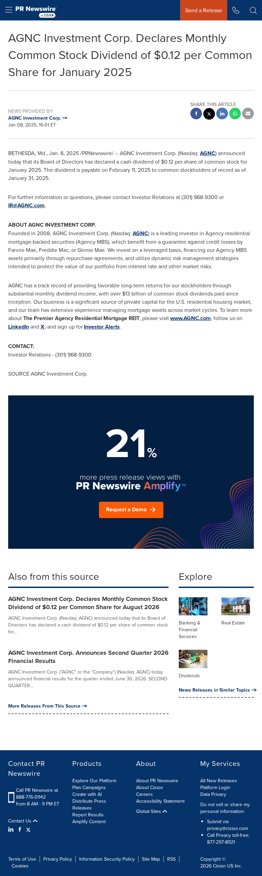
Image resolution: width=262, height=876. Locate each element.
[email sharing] (248, 114)
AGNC (207, 153)
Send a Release (203, 10)
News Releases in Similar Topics (214, 689)
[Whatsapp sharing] (235, 114)
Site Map (151, 859)
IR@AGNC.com (26, 205)
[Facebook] (20, 829)
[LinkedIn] (11, 829)
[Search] (253, 10)
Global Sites (149, 811)
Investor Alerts (102, 327)
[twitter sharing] (209, 114)
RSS (171, 859)
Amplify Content (89, 821)
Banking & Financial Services (189, 629)
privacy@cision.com (227, 828)
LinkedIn (18, 327)
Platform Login (215, 787)
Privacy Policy (57, 859)
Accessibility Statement (160, 801)
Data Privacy (213, 794)
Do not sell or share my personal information (225, 808)
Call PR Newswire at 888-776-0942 (37, 793)
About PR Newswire (157, 780)
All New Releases (218, 780)
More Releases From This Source (44, 706)
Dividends (189, 675)
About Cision (149, 787)
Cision (219, 865)
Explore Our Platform (94, 780)
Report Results (88, 814)
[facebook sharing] (196, 114)
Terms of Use (22, 859)
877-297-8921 (221, 842)
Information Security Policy (107, 859)
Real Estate (233, 622)
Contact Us (20, 820)
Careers (144, 794)
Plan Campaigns (89, 787)
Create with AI (87, 794)
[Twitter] (28, 829)
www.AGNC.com (190, 318)
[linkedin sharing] (222, 114)
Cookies (20, 865)
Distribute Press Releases (89, 804)
